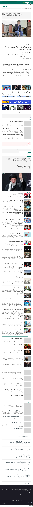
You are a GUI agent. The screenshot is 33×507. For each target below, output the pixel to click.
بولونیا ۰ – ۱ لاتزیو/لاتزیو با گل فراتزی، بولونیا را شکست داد (23, 451)
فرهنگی (29, 336)
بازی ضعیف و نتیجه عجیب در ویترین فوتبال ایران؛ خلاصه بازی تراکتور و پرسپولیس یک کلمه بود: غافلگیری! (18, 476)
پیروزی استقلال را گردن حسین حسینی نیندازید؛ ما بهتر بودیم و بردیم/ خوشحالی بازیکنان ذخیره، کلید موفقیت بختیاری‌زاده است (16, 479)
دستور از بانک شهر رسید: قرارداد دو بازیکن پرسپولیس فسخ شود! (23, 165)
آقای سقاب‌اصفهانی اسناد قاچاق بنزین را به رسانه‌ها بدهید (15, 121)
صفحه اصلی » (23, 4)
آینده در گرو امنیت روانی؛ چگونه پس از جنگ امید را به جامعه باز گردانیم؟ (13, 309)
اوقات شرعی (12, 500)
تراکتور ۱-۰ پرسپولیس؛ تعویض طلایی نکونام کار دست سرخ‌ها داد (23, 447)
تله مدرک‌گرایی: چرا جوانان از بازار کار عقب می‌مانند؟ (16, 316)
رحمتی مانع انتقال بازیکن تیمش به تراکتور (25, 463)
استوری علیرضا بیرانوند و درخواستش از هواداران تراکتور (24, 171)
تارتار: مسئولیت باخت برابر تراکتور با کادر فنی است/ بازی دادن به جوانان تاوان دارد (21, 458)
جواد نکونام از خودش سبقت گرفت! (26, 454)
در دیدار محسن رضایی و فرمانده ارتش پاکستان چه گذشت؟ (23, 456)
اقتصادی (29, 402)
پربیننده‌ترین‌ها (29, 156)
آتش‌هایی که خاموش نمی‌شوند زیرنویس (25, 468)
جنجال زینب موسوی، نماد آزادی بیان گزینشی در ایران (16, 287)
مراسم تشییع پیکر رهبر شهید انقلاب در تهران (17, 194)
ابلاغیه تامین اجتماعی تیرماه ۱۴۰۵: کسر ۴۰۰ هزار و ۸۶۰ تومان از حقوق (23, 162)
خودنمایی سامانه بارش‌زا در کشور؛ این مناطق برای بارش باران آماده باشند (22, 474)
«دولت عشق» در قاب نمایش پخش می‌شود (25, 455)
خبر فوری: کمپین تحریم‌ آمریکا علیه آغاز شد (25, 483)
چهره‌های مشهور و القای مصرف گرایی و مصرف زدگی (16, 241)
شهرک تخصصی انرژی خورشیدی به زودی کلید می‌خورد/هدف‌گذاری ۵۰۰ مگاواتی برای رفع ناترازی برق (19, 457)
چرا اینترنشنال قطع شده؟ (28, 168)
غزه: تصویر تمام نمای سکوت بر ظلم (18, 329)
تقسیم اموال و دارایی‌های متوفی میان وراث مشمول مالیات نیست (23, 470)
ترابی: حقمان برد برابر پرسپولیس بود (26, 445)
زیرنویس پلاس (29, 6)
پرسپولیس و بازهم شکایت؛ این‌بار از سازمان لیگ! (17, 395)
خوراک (21, 500)
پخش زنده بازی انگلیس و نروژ (27, 161)
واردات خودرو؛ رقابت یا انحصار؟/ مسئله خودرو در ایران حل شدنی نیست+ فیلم (13, 416)
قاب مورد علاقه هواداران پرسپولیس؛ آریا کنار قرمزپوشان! (16, 376)
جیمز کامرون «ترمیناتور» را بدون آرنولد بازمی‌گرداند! (16, 350)
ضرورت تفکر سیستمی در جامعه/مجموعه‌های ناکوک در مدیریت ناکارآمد (14, 279)
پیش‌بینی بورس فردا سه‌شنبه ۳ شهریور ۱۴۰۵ (25, 467)
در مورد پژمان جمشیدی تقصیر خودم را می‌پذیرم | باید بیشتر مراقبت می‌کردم (13, 362)
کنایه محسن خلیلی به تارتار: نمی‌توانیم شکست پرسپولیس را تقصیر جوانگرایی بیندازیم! (20, 449)
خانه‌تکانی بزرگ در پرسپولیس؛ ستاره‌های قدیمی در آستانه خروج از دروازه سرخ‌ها (13, 389)
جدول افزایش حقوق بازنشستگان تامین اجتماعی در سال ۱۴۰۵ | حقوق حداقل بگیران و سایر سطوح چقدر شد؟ (18, 158)
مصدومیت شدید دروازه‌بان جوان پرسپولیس (26, 167)
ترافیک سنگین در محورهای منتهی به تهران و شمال (24, 480)
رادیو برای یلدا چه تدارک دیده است (18, 344)
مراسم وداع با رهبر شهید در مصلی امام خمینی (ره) (16, 200)
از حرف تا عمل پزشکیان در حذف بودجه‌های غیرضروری (16, 410)
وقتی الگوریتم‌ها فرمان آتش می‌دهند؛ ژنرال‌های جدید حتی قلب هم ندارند (26, 92)
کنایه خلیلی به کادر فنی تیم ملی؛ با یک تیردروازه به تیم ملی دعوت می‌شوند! (13, 383)
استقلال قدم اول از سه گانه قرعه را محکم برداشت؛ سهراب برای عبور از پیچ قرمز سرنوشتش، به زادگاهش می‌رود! (18, 462)
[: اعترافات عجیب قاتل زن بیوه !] (2, 6)
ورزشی (30, 368)
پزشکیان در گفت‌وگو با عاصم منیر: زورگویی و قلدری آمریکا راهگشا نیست (22, 443)
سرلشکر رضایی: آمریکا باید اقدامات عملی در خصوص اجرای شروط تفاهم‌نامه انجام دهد (20, 441)
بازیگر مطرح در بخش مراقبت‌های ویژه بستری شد (16, 338)
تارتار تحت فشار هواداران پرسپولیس (26, 450)
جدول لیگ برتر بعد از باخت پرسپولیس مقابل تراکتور (24, 477)
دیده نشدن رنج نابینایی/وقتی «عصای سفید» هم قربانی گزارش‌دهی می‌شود (13, 247)
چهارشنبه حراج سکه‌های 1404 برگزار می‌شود (17, 428)
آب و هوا (19, 500)
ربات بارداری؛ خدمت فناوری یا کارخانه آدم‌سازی (17, 301)
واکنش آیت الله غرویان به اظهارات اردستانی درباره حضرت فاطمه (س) (14, 356)
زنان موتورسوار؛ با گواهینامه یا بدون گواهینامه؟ (17, 294)
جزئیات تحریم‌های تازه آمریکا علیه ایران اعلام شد (24, 471)
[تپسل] (2, 100)
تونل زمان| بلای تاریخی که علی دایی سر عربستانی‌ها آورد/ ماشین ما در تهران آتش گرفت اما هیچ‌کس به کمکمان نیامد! (17, 469)
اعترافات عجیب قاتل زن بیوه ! (17, 11)
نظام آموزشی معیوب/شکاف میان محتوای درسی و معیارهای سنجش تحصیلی (13, 322)
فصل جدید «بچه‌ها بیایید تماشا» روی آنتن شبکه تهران (24, 436)
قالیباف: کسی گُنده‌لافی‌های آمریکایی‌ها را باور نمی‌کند (24, 464)
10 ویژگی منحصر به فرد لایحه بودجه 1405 (17, 422)
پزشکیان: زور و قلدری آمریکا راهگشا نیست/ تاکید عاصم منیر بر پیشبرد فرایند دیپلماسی (20, 448)
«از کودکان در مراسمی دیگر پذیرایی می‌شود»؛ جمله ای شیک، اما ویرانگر (14, 226)
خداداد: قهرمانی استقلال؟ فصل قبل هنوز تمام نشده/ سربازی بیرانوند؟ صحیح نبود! (12, 128)
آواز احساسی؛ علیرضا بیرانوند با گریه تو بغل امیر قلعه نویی (24, 166)
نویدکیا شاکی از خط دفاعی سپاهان (26, 475)
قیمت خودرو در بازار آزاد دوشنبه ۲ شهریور (25, 444)
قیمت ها (16, 500)
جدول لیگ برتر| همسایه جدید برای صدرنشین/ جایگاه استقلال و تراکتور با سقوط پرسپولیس (20, 442)
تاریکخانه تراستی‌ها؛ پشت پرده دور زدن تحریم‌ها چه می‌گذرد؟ (23, 461)
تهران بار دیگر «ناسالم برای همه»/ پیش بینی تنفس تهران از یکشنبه (23, 169)
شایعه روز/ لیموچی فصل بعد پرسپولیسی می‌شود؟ (17, 370)
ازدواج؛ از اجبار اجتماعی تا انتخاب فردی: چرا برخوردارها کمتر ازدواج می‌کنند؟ (13, 233)
